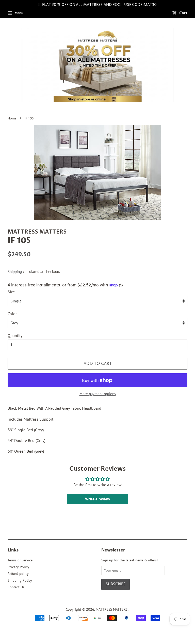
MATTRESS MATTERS (112, 609)
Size (11, 291)
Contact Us (16, 587)
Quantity (15, 335)
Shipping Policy (20, 580)
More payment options (97, 393)
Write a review (97, 498)
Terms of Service (20, 560)
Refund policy (18, 573)
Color (12, 313)
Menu (18, 13)
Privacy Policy (18, 567)
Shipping (15, 271)
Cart (182, 13)
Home (12, 118)
